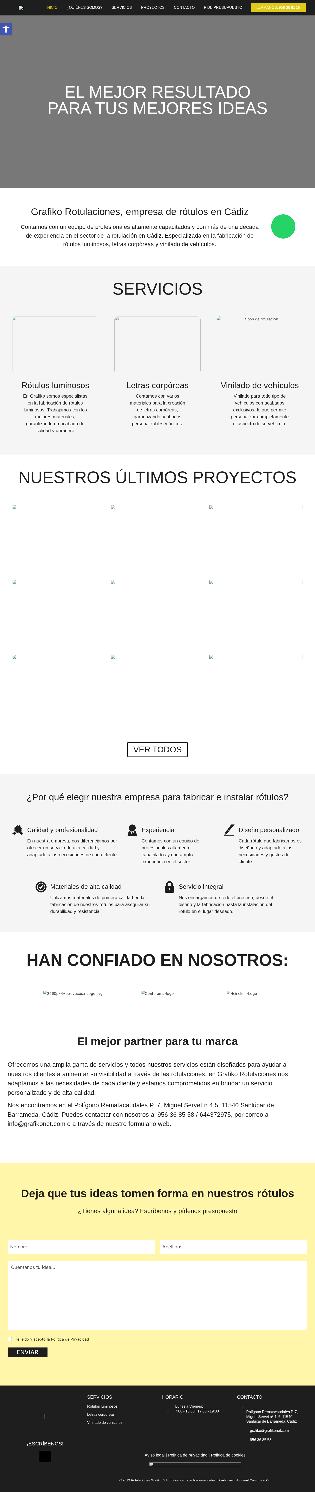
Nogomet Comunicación (252, 1480)
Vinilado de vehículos (104, 1422)
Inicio (51, 7)
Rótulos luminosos (102, 1406)
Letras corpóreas (101, 1414)
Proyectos (153, 7)
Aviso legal (155, 1455)
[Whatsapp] (45, 1456)
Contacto (184, 7)
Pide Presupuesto (223, 7)
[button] (6, 29)
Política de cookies (228, 1455)
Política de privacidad (188, 1455)
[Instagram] (52, 1430)
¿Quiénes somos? (84, 7)
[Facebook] (38, 1430)
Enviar (27, 1352)
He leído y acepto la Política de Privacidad (52, 1339)
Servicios (122, 7)
